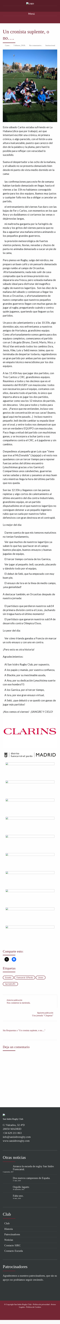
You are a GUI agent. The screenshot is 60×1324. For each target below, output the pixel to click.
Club (7, 1223)
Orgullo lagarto (21, 1186)
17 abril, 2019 (17, 1180)
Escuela (8, 977)
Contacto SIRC (12, 1245)
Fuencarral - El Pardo (25, 977)
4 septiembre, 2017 (8, 1172)
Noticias (8, 1239)
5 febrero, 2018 (19, 45)
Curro (7, 45)
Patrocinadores (12, 1234)
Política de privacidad (41, 1304)
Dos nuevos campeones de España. (31, 1178)
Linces (40, 977)
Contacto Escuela (13, 1250)
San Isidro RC (10, 984)
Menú (31, 13)
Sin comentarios (35, 45)
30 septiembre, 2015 (18, 1189)
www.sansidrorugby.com (16, 1140)
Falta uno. (18, 1195)
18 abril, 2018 (17, 1198)
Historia (8, 1228)
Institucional (50, 45)
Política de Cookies (33, 1307)
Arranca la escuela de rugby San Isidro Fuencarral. (33, 1168)
